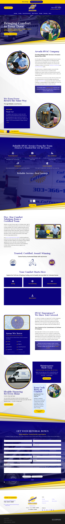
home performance (39, 66)
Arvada (8, 341)
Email (5, 443)
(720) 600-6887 (41, 87)
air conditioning (56, 65)
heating (50, 65)
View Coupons (32, 205)
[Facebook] (49, 510)
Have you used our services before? (10, 474)
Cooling (53, 499)
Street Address (6, 447)
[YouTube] (51, 510)
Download (18, 189)
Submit (32, 479)
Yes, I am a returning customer (37, 476)
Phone (34, 443)
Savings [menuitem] (40, 13)
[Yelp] (44, 510)
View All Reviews (14, 131)
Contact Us (44, 503)
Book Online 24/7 (8, 7)
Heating (43, 499)
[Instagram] (46, 510)
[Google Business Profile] (42, 510)
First (5, 439)
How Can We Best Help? (7, 466)
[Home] (32, 7)
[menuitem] (5, 522)
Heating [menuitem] (15, 13)
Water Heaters (54, 501)
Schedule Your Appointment (10, 33)
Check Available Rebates (39, 411)
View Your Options (8, 404)
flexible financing (41, 80)
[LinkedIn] (53, 510)
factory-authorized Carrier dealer (12, 237)
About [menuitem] (50, 13)
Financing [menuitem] (45, 13)
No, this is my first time (26, 476)
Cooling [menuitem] (19, 13)
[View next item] (8, 131)
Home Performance (45, 501)
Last (34, 439)
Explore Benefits (46, 378)
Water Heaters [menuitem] (35, 13)
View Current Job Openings (36, 1)
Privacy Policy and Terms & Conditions (14, 483)
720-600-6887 (56, 7)
